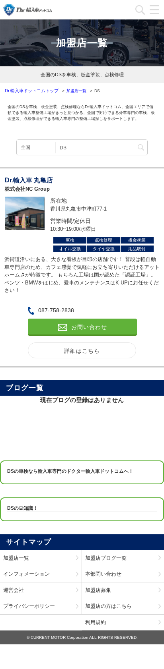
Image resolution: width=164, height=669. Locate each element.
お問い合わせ (89, 327)
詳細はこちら (82, 351)
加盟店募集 (98, 590)
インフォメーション (26, 574)
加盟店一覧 (16, 558)
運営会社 (13, 590)
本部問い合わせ (103, 574)
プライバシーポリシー (29, 606)
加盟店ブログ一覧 (106, 558)
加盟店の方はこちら (108, 606)
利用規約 (95, 622)
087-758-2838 (56, 310)
